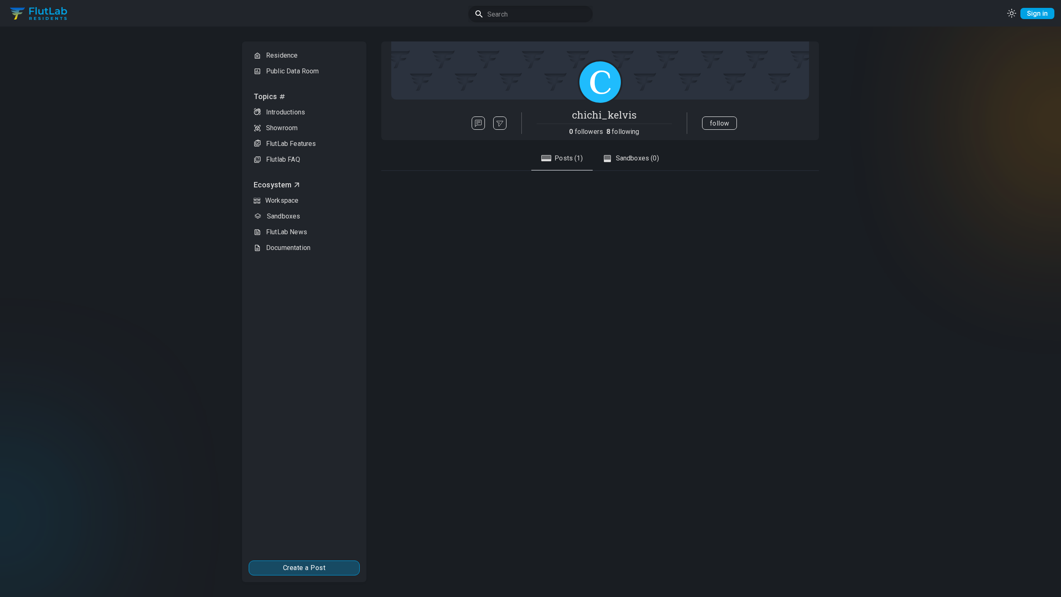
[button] (304, 55)
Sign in (1037, 13)
